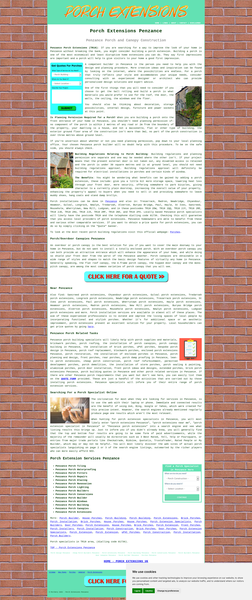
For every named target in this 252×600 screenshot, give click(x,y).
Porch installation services (109, 312)
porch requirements (100, 375)
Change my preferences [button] (168, 591)
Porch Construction (120, 528)
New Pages (62, 572)
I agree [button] (137, 591)
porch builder (103, 144)
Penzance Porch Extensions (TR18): (74, 47)
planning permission (154, 121)
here (91, 326)
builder (108, 64)
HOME (157, 23)
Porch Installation (63, 521)
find (61, 295)
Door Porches (74, 525)
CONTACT (183, 23)
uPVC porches (146, 347)
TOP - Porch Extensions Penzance (72, 547)
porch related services (162, 371)
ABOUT (173, 23)
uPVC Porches (131, 532)
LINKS (165, 23)
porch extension (159, 51)
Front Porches (190, 525)
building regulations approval (97, 168)
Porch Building (115, 518)
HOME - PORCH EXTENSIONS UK (126, 561)
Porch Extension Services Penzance (85, 458)
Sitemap (52, 572)
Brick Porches (190, 518)
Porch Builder (69, 518)
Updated (81, 572)
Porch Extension (167, 525)
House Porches (92, 518)
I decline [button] (149, 591)
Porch (53, 201)
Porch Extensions (166, 518)
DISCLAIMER (195, 23)
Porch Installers (62, 528)
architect (165, 78)
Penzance (111, 201)
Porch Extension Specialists (170, 521)
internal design (118, 108)
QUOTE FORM (68, 379)
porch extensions (113, 219)
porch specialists (189, 212)
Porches (175, 232)
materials (91, 95)
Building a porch (185, 51)
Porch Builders (60, 536)
